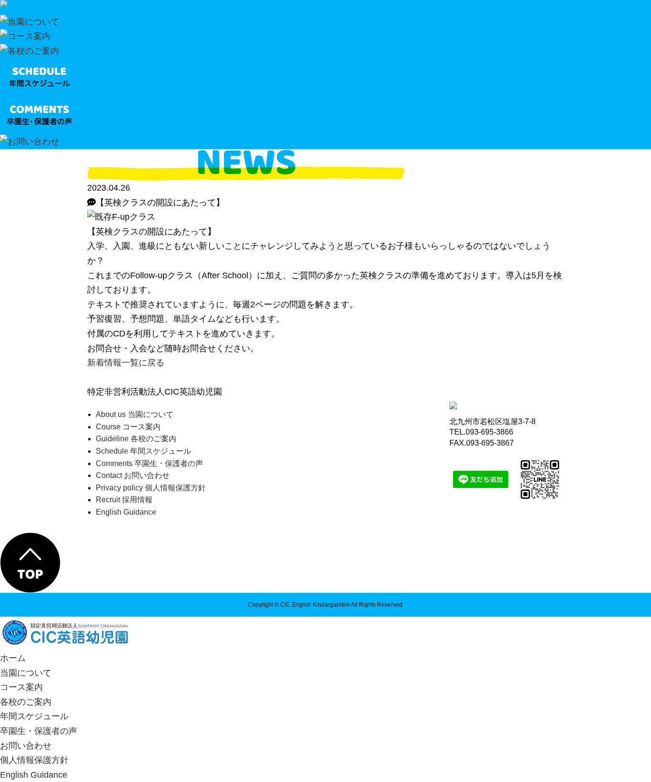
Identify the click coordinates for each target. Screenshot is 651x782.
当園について (25, 673)
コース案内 (21, 687)
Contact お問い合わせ (133, 475)
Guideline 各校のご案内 (136, 439)
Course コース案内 (128, 427)
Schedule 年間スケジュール (143, 451)
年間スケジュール (34, 716)
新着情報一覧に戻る (125, 362)
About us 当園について (134, 414)
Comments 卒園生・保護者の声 (149, 463)
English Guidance (126, 512)
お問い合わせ (25, 746)
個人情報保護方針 (34, 760)
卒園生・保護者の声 (38, 731)
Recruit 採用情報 (124, 500)
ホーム (13, 658)
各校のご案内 (25, 702)
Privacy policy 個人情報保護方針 (151, 488)
